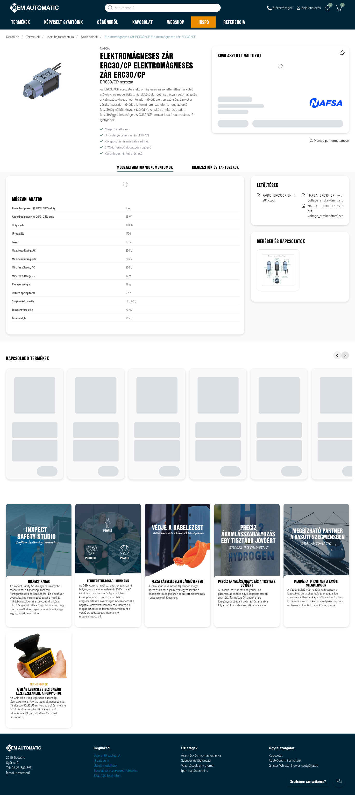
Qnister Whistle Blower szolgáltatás (293, 766)
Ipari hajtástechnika (194, 771)
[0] (339, 8)
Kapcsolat (276, 755)
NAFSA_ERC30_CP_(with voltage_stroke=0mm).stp (325, 197)
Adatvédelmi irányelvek (285, 760)
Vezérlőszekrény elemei (197, 766)
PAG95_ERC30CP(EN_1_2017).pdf (280, 197)
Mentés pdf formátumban (331, 141)
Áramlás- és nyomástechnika (201, 755)
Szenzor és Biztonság (196, 760)
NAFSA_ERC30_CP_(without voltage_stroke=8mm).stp (325, 211)
